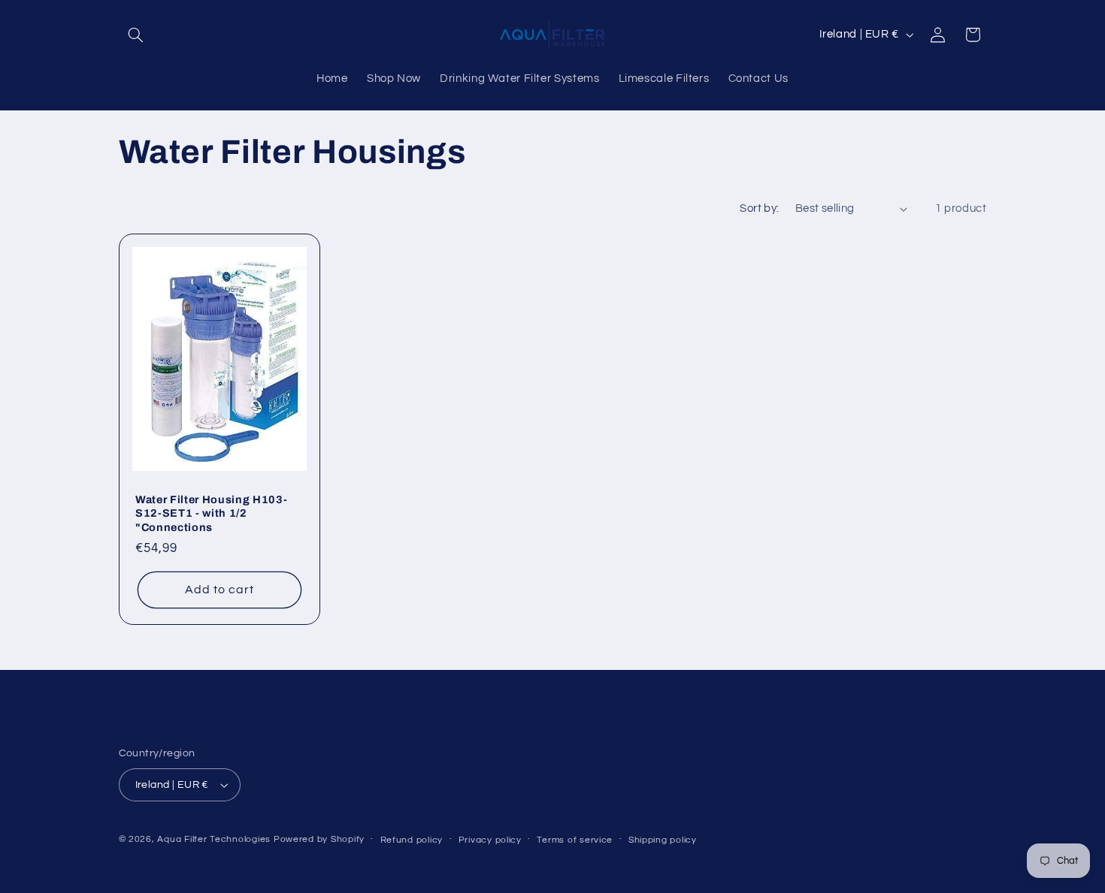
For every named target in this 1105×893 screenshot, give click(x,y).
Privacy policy (490, 840)
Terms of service (575, 840)
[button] (136, 34)
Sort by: (759, 208)
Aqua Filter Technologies (214, 839)
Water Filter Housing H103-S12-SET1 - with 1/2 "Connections (211, 512)
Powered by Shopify (319, 839)
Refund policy (412, 840)
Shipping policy (662, 840)
